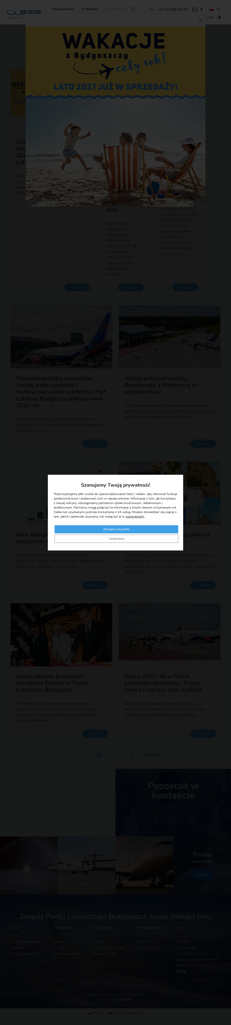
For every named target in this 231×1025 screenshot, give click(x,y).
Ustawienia (116, 538)
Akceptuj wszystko (116, 529)
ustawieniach (135, 516)
